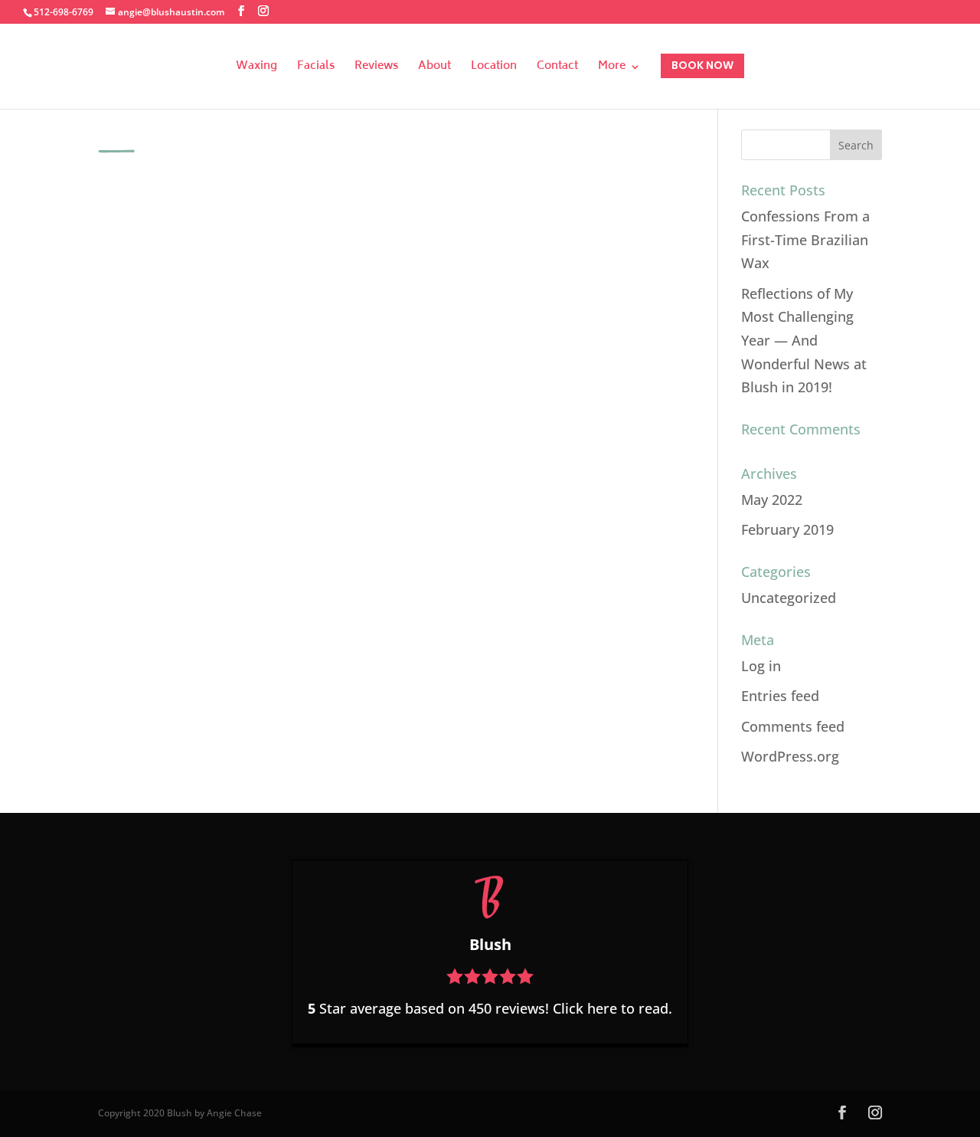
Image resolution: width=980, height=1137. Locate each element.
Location (494, 68)
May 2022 (771, 499)
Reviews (376, 68)
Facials (316, 68)
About (434, 68)
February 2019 (787, 529)
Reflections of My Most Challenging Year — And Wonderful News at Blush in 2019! (804, 340)
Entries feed (780, 695)
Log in (761, 666)
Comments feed (792, 726)
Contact (557, 68)
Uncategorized (788, 597)
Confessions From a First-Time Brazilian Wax (805, 239)
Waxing (256, 68)
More (612, 68)
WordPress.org (790, 756)
